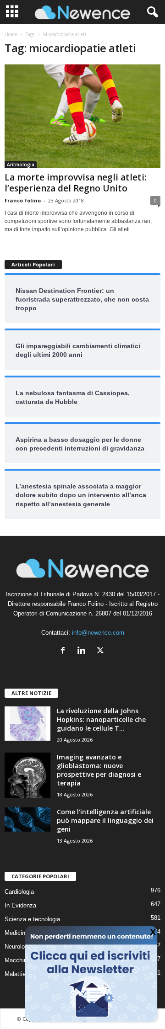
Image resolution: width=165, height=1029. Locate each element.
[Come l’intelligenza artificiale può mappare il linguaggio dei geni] (27, 819)
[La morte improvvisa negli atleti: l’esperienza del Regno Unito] (82, 116)
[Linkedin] (83, 651)
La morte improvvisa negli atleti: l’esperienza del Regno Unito (75, 182)
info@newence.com (98, 632)
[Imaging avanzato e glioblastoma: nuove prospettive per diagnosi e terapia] (27, 775)
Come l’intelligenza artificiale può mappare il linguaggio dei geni (105, 820)
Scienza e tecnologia (32, 919)
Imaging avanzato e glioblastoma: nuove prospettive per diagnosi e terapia (99, 770)
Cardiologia (19, 891)
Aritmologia (20, 164)
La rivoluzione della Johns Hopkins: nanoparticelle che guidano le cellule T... (101, 719)
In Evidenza (20, 905)
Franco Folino (23, 200)
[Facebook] (64, 651)
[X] (101, 651)
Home (11, 34)
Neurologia (19, 946)
